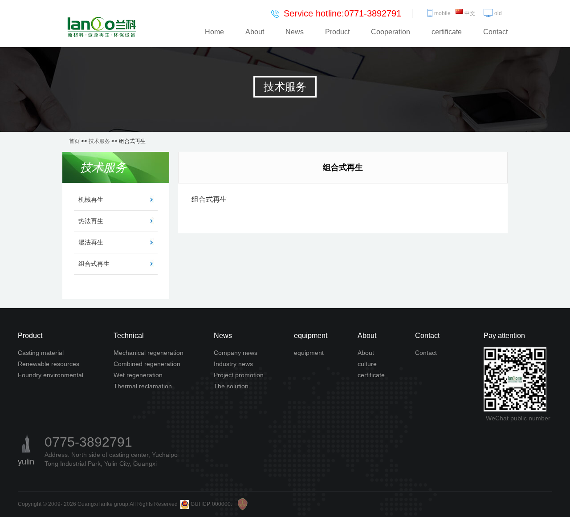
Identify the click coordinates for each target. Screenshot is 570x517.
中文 (469, 13)
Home (214, 32)
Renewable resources (48, 363)
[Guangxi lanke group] (101, 27)
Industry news (233, 363)
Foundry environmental (50, 375)
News (294, 32)
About (254, 32)
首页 (74, 141)
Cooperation (390, 32)
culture (367, 363)
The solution (231, 386)
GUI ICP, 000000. (211, 504)
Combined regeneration (147, 363)
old (498, 13)
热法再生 (90, 220)
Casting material (41, 352)
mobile (442, 13)
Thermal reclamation (143, 386)
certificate (447, 32)
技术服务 (99, 141)
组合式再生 (94, 263)
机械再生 (90, 199)
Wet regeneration (138, 375)
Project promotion (239, 375)
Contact (495, 32)
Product (337, 32)
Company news (235, 352)
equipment (309, 352)
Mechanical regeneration (148, 352)
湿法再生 (90, 242)
